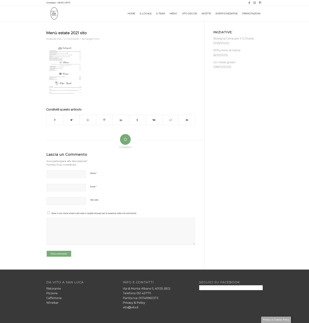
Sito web (94, 200)
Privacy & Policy (134, 302)
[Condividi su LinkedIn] (121, 120)
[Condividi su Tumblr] (137, 120)
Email (93, 186)
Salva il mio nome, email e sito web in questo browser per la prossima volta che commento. (94, 213)
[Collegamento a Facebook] (249, 2)
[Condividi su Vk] (154, 120)
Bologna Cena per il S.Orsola (233, 38)
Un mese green (224, 62)
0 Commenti (71, 38)
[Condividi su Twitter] (71, 120)
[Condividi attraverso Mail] (187, 120)
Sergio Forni (92, 38)
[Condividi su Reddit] (170, 120)
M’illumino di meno (227, 50)
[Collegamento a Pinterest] (260, 2)
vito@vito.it (131, 307)
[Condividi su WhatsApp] (88, 120)
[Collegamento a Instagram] (254, 2)
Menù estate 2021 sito (66, 33)
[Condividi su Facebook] (54, 120)
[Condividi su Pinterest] (104, 120)
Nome (93, 173)
